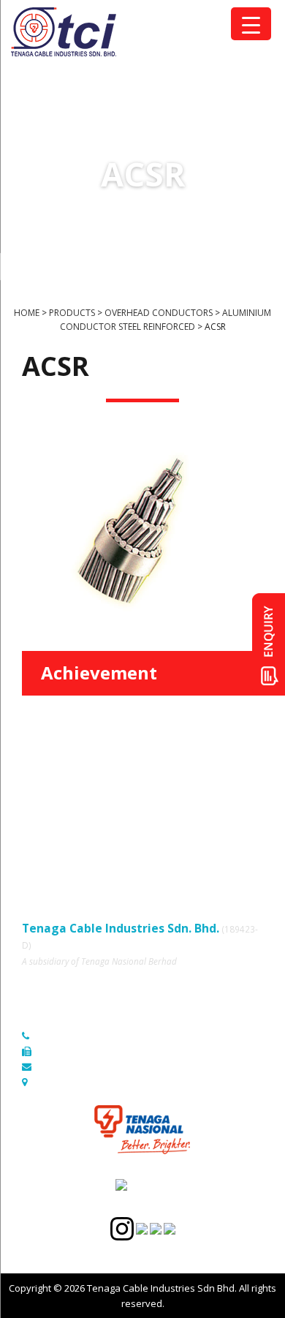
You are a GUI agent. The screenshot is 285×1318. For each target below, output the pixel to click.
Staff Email (45, 860)
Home (35, 779)
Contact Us (163, 819)
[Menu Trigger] (251, 23)
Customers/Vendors (184, 799)
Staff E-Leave (169, 839)
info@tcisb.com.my (79, 1066)
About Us (160, 779)
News (34, 819)
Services (41, 799)
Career (37, 839)
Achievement (99, 672)
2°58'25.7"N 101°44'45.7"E (94, 1081)
